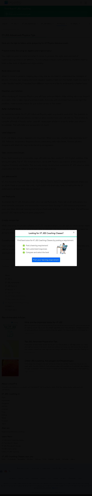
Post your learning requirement (46, 260)
